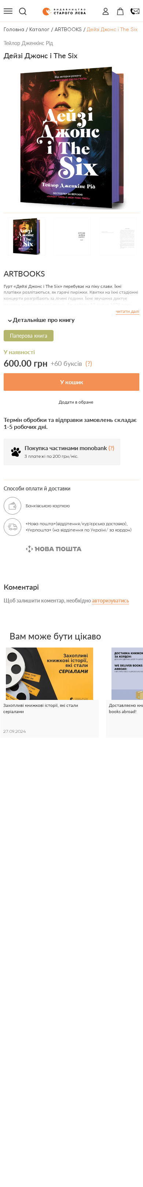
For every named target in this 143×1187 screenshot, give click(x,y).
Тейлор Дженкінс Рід (28, 43)
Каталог (39, 29)
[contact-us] (135, 11)
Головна (14, 29)
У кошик (71, 381)
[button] (71, 319)
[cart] (120, 11)
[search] (22, 11)
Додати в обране (76, 402)
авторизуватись (110, 600)
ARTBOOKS (68, 29)
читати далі (127, 311)
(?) (88, 363)
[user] (105, 11)
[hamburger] (8, 11)
